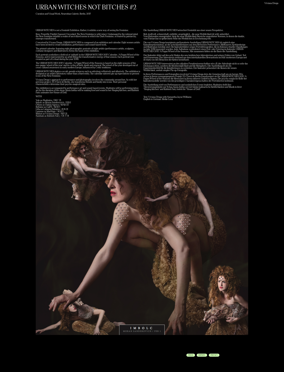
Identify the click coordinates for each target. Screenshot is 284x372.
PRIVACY (214, 355)
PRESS (190, 355)
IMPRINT (201, 355)
